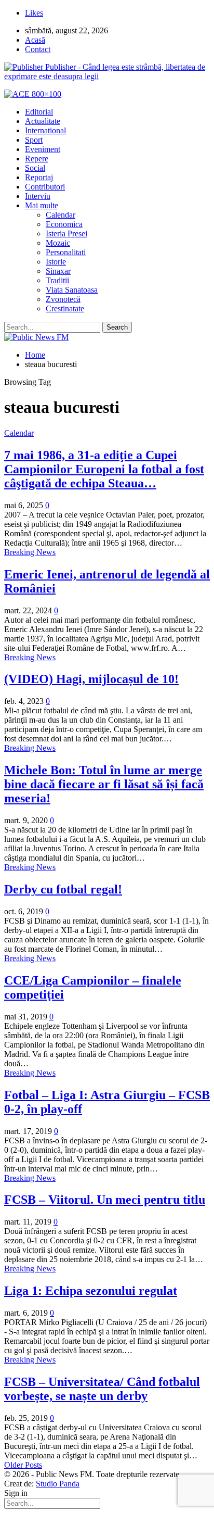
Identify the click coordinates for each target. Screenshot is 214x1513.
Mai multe (41, 205)
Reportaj (39, 177)
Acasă (35, 39)
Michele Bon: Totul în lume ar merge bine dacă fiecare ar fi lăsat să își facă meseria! (104, 784)
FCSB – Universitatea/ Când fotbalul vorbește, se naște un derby (102, 1389)
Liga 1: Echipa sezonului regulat (90, 1290)
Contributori (45, 186)
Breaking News (30, 552)
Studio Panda (57, 1483)
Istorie (56, 261)
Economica (64, 224)
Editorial (39, 111)
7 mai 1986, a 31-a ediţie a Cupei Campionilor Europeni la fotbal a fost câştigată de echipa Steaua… (104, 469)
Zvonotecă (63, 299)
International (45, 130)
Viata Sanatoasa (72, 289)
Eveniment (42, 149)
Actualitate (42, 121)
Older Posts (23, 1464)
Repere (36, 158)
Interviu (37, 196)
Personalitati (66, 252)
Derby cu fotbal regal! (63, 889)
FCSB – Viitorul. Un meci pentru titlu (104, 1199)
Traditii (57, 280)
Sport (34, 139)
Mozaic (58, 242)
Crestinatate (65, 308)
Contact (37, 49)
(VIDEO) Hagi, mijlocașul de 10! (91, 679)
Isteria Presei (66, 233)
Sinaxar (58, 271)
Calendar (60, 214)
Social (35, 167)
